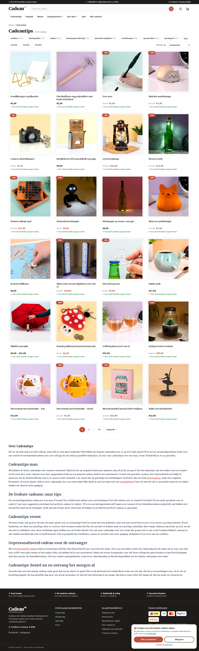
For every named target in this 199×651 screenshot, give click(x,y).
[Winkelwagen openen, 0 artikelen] (187, 9)
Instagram (25, 632)
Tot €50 (38, 45)
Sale (84, 16)
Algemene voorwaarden (112, 629)
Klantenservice (108, 612)
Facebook (13, 632)
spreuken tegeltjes (105, 38)
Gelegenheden (54, 16)
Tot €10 (14, 45)
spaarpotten (151, 38)
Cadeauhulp (16, 16)
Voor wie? (71, 16)
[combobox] (102, 9)
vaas (164, 522)
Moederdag (60, 617)
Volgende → (111, 429)
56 (99, 429)
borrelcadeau (154, 478)
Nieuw (40, 16)
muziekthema (127, 481)
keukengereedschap (77, 38)
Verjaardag (60, 612)
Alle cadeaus (96, 16)
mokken (17, 38)
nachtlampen (129, 38)
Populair (29, 16)
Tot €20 (26, 45)
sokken (55, 38)
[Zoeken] (171, 9)
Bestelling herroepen (111, 621)
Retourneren (107, 617)
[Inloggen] (180, 9)
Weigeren (179, 639)
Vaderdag (59, 621)
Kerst (57, 625)
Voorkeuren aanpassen (164, 645)
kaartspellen (37, 38)
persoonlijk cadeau (27, 548)
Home (11, 25)
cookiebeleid (151, 634)
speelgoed (171, 38)
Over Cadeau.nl (108, 625)
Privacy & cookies (110, 633)
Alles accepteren (148, 639)
